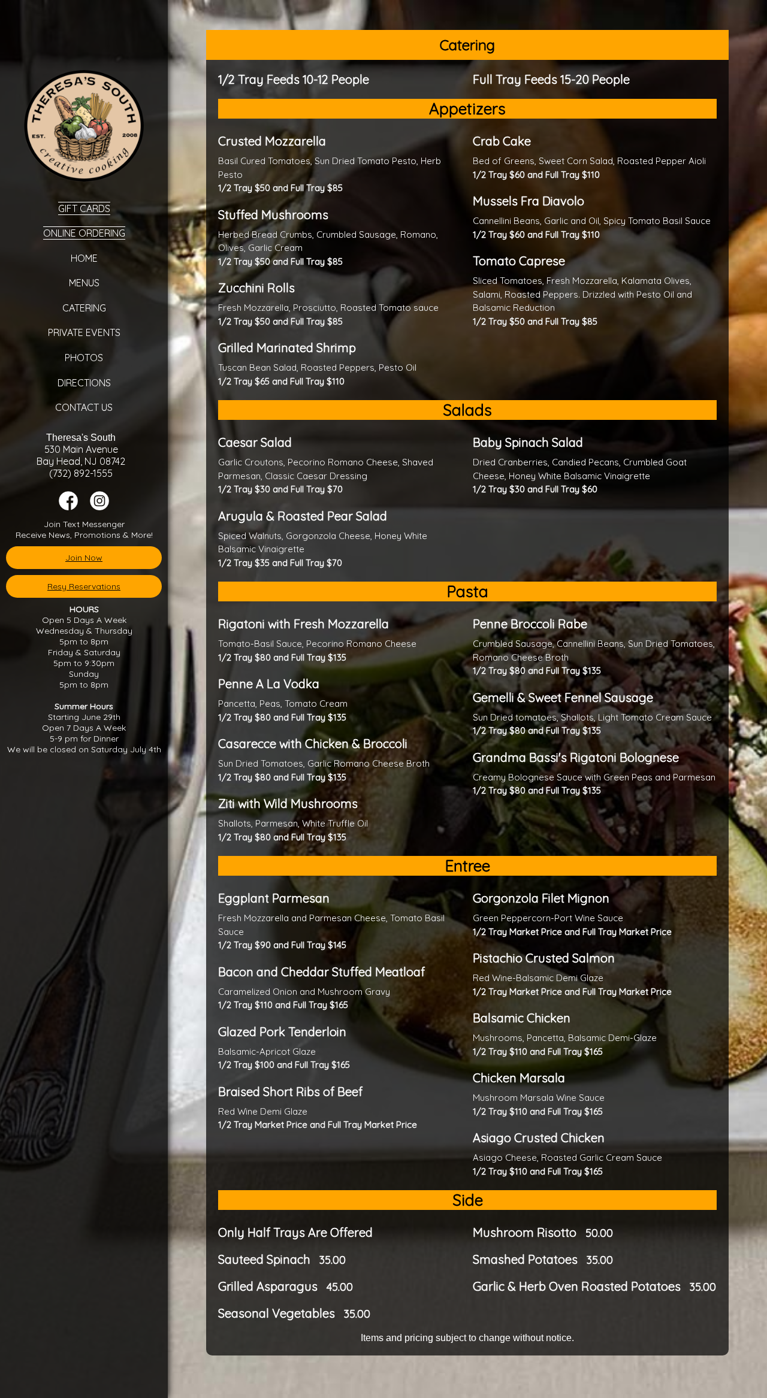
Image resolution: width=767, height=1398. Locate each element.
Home (84, 258)
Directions (84, 383)
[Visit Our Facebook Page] (68, 507)
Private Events (84, 332)
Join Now (83, 557)
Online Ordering (84, 233)
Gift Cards (84, 208)
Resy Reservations (83, 586)
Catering (84, 308)
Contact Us (84, 407)
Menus (84, 283)
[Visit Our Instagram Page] (99, 507)
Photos (84, 358)
